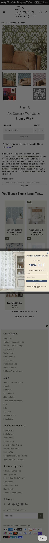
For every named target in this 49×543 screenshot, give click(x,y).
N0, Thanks (36, 284)
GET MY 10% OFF (37, 281)
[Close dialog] (47, 253)
